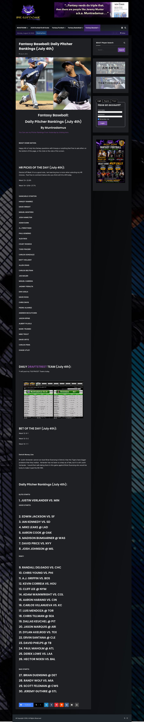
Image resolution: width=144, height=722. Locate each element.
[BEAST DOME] (28, 12)
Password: (101, 114)
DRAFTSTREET (37, 367)
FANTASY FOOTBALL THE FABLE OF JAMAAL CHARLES (66, 33)
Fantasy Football (58, 28)
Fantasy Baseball (92, 28)
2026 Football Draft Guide (40, 28)
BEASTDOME (21, 28)
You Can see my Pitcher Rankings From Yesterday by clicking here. (44, 132)
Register (107, 101)
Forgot (114, 101)
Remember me (104, 119)
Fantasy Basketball (74, 28)
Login (99, 101)
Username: (101, 110)
